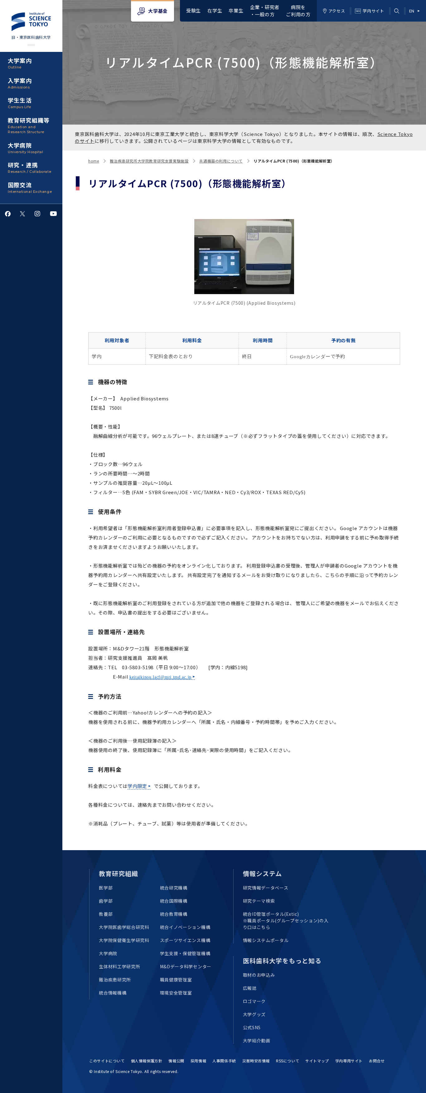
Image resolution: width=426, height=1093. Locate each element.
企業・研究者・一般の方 (265, 11)
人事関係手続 (224, 1060)
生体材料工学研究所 (119, 966)
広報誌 (250, 988)
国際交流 (30, 187)
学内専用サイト (349, 1060)
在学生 (214, 10)
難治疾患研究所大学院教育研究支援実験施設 (149, 160)
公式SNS (252, 1027)
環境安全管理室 (176, 993)
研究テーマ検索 (259, 901)
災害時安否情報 (256, 1060)
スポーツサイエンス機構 (185, 940)
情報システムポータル (266, 940)
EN (411, 11)
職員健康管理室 (176, 979)
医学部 (106, 888)
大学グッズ (254, 1014)
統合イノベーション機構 (185, 927)
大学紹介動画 (256, 1040)
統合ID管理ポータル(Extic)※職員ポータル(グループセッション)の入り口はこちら (286, 920)
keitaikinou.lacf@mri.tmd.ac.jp (160, 677)
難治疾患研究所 (115, 979)
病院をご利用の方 (298, 11)
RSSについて (287, 1060)
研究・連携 (29, 167)
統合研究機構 (173, 888)
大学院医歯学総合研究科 (124, 927)
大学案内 (20, 62)
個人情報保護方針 (146, 1060)
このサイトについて (106, 1060)
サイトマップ (317, 1060)
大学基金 (158, 11)
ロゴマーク (254, 1001)
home (93, 160)
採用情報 (198, 1060)
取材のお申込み (259, 975)
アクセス (336, 11)
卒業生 (236, 10)
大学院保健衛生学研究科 (124, 940)
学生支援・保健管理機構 (185, 953)
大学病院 (25, 147)
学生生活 (20, 102)
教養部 (106, 914)
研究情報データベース (265, 888)
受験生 (193, 10)
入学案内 (20, 82)
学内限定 (137, 786)
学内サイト (373, 11)
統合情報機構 (112, 993)
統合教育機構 (173, 914)
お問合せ (377, 1060)
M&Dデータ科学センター (185, 966)
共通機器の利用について (221, 160)
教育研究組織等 (29, 125)
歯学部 (106, 901)
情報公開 (176, 1060)
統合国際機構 (173, 901)
